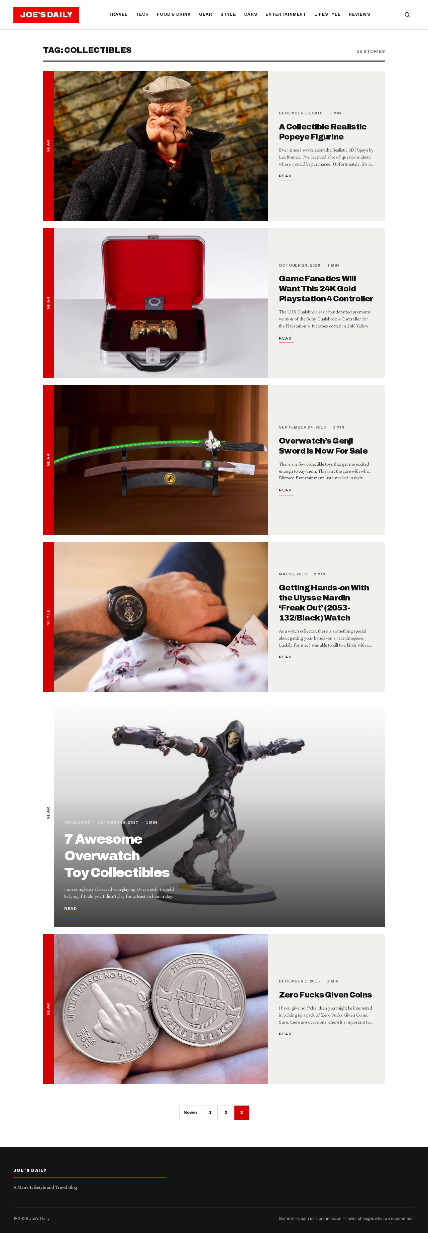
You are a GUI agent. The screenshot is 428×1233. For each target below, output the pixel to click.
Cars (250, 14)
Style (228, 14)
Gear (205, 14)
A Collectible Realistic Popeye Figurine (322, 131)
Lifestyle (327, 14)
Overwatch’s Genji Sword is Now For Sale (323, 446)
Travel (118, 14)
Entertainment (285, 14)
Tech (142, 14)
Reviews (359, 14)
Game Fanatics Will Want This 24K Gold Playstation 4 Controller (326, 288)
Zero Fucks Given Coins (325, 994)
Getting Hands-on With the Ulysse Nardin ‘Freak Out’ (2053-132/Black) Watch (324, 602)
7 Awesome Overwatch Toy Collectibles (117, 856)
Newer (191, 1112)
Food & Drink (174, 14)
